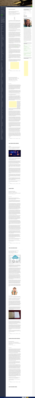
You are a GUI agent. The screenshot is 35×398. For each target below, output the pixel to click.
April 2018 (1, 111)
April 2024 (1, 79)
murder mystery (2, 40)
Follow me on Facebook (26, 58)
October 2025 (2, 68)
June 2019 (1, 108)
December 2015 (2, 123)
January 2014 (2, 137)
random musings (2, 46)
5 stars (9, 143)
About (15, 6)
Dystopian (1, 29)
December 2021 (2, 96)
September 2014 (2, 132)
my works (13, 338)
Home (13, 6)
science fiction (12, 341)
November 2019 (2, 105)
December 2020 (2, 102)
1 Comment (13, 253)
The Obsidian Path (17, 143)
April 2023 (1, 86)
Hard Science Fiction (2, 35)
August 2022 (1, 91)
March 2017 (1, 114)
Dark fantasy (11, 77)
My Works (17, 6)
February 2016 (2, 122)
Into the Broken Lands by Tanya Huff (26, 47)
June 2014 (1, 134)
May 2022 (1, 93)
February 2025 (2, 73)
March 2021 (1, 100)
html (24, 14)
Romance (1, 48)
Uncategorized (2, 55)
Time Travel (1, 54)
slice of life (12, 188)
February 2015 (2, 129)
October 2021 (2, 97)
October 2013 (2, 139)
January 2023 (2, 88)
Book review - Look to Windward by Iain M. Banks (28, 52)
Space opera (1, 51)
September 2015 (2, 125)
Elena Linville (25, 27)
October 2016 (2, 117)
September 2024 (2, 76)
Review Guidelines (20, 6)
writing (18, 11)
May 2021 (1, 99)
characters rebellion (2, 26)
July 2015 (1, 126)
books (9, 77)
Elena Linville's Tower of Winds (4, 6)
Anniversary (10, 188)
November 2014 (2, 131)
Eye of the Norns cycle (2, 31)
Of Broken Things (15, 11)
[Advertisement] (14, 65)
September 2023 (2, 83)
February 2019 (2, 109)
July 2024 (1, 77)
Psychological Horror (2, 45)
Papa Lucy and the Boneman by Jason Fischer (15, 193)
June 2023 (1, 85)
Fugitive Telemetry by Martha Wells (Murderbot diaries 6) (15, 343)
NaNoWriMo (13, 11)
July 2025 (1, 70)
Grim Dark (15, 77)
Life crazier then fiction (29, 6)
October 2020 (2, 103)
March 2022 (1, 94)
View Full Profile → (25, 41)
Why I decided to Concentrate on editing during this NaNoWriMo (14, 13)
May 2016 (1, 120)
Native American (2, 42)
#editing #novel (10, 338)
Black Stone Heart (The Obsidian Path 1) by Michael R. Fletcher (14, 79)
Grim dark (14, 143)
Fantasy (13, 77)
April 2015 (1, 128)
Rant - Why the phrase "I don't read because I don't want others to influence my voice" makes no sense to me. (27, 54)
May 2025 (1, 71)
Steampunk (1, 52)
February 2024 (2, 80)
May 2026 (1, 65)
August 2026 (1, 63)
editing (9, 11)
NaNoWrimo (15, 338)
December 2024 (2, 74)
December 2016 (2, 116)
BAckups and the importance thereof (13, 252)
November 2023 (2, 82)
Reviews (22, 6)
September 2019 (2, 106)
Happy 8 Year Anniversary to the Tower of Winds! (14, 148)
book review (12, 143)
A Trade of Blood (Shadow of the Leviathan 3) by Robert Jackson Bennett (3, 20)
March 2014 (1, 136)
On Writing (25, 6)
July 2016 (1, 119)
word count (1, 57)
